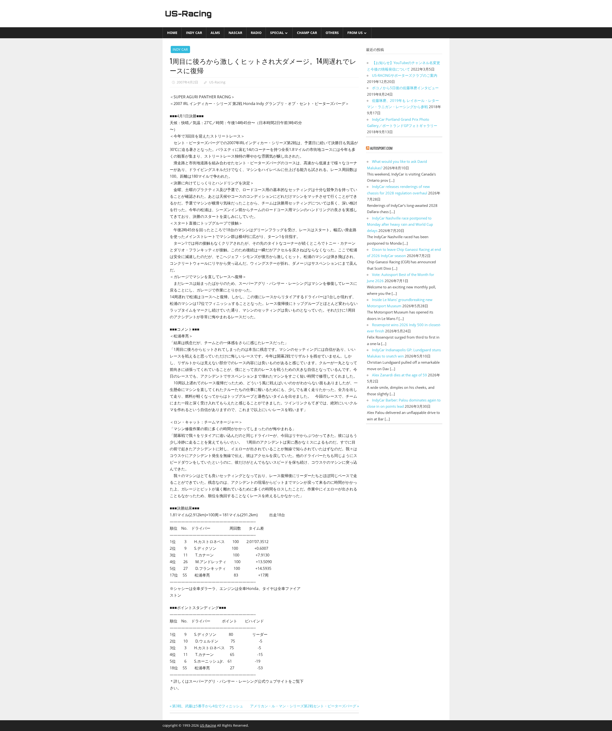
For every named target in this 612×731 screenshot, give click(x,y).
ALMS (215, 32)
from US (355, 32)
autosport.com (381, 148)
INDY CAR (194, 32)
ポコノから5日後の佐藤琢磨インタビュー (405, 87)
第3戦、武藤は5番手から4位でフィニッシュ (207, 706)
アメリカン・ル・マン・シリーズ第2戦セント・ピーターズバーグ (303, 706)
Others (332, 32)
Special (277, 32)
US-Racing (188, 13)
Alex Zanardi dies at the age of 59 (399, 375)
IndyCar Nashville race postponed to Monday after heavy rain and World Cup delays (400, 224)
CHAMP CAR (307, 32)
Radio (256, 32)
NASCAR (235, 32)
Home (172, 32)
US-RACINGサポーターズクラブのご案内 (404, 75)
